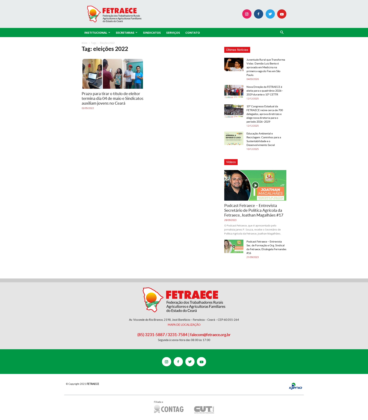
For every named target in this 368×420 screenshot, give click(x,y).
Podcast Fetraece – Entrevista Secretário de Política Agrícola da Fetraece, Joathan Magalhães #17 (253, 210)
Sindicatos (152, 32)
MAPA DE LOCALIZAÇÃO (184, 324)
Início (84, 43)
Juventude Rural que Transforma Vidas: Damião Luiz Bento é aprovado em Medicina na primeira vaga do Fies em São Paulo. (265, 67)
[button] (281, 33)
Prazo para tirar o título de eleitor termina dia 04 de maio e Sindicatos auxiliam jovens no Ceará (112, 98)
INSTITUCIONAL (95, 32)
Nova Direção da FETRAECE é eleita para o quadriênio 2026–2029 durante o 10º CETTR (264, 90)
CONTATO (192, 32)
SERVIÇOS (173, 32)
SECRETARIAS (125, 32)
